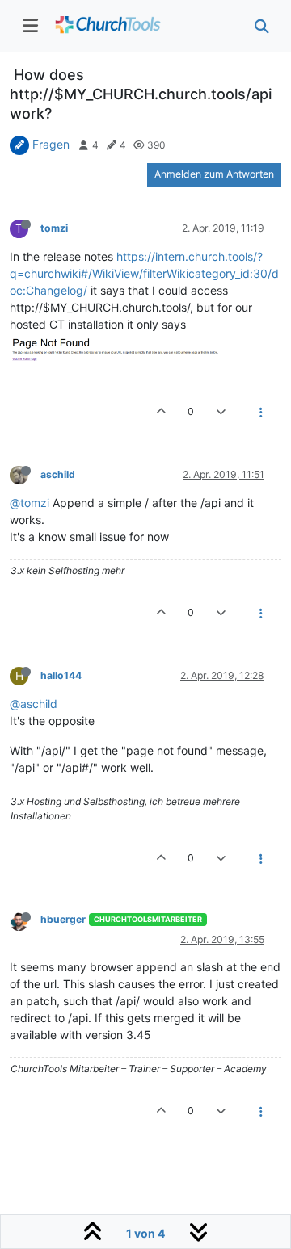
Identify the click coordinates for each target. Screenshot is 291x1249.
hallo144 (61, 675)
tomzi (54, 228)
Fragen (51, 144)
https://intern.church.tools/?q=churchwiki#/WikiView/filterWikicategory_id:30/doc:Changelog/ (144, 273)
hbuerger (63, 919)
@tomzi (29, 502)
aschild (57, 474)
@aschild (33, 703)
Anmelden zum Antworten (214, 174)
